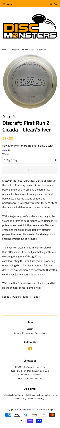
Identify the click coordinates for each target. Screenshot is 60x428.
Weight (6, 154)
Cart (55, 4)
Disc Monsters (29, 409)
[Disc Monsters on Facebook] (30, 349)
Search (30, 329)
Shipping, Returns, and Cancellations (30, 333)
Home (5, 49)
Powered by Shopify (46, 409)
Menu (9, 4)
